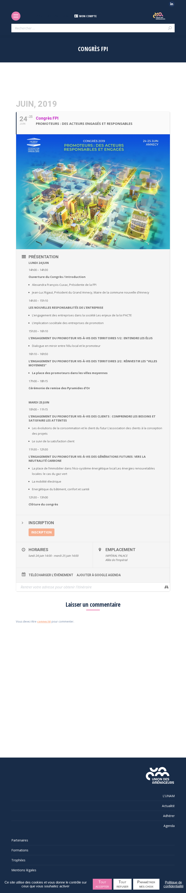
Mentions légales (23, 870)
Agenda (169, 826)
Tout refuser (122, 884)
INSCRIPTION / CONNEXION (52, 16)
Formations (19, 850)
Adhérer (169, 816)
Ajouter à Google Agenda (99, 575)
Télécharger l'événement (51, 575)
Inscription (41, 532)
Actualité (168, 806)
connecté (44, 621)
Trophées (18, 860)
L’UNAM (169, 796)
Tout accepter (102, 884)
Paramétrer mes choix (146, 884)
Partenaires (19, 840)
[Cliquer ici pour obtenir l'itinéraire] (166, 587)
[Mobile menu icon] (15, 16)
